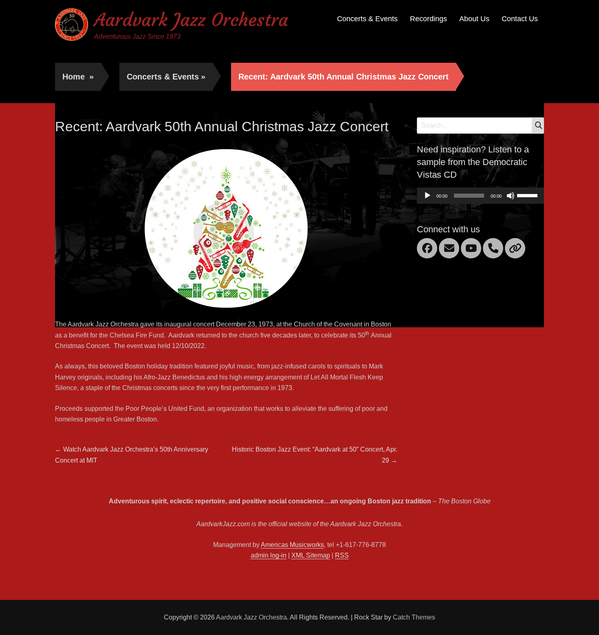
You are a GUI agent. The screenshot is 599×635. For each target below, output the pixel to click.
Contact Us (520, 19)
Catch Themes (414, 617)
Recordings (428, 19)
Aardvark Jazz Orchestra (191, 20)
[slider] (528, 194)
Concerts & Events (367, 19)
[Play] (427, 196)
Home (78, 76)
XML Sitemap (310, 555)
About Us (474, 19)
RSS (342, 555)
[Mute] (511, 196)
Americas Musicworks (292, 544)
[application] (480, 195)
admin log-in (268, 555)
